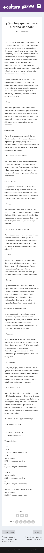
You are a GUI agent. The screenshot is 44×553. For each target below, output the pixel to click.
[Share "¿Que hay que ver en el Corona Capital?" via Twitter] (22, 515)
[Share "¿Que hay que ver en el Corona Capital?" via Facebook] (17, 515)
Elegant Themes (18, 550)
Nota (17, 31)
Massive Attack (20, 308)
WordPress (36, 550)
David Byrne (9, 402)
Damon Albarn (21, 156)
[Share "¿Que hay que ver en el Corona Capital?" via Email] (26, 515)
